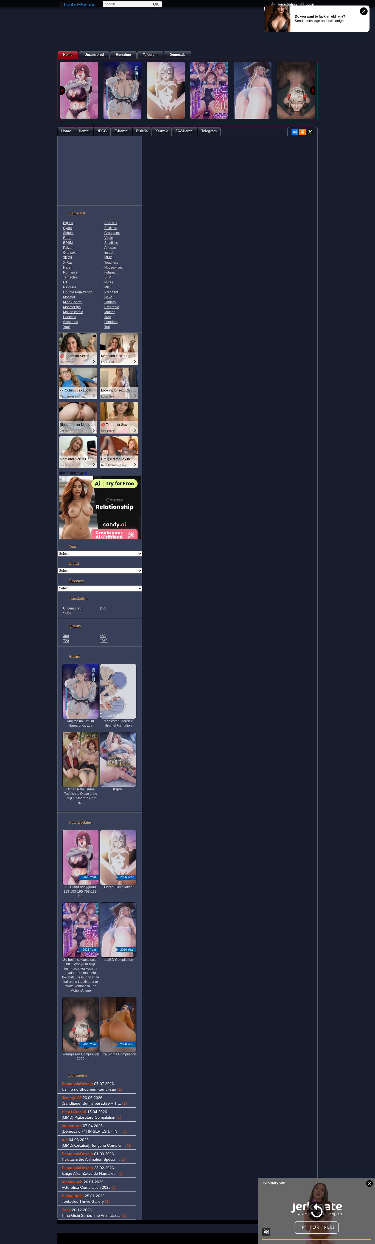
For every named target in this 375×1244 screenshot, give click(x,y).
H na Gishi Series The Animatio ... (94, 1215)
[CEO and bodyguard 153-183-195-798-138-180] (79, 90)
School (68, 233)
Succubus (70, 322)
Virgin (108, 238)
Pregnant (111, 292)
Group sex (112, 233)
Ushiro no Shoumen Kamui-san (92, 1089)
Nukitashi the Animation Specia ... (94, 1159)
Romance (70, 272)
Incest (108, 253)
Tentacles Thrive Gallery (86, 1201)
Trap (107, 317)
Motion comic (73, 312)
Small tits (111, 243)
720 (66, 641)
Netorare (69, 287)
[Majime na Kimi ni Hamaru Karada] (122, 90)
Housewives (113, 267)
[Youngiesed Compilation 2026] (296, 90)
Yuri (107, 327)
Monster (69, 297)
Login (309, 4)
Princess (69, 317)
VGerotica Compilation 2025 (89, 1187)
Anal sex (110, 223)
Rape (67, 238)
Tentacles (70, 277)
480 (103, 636)
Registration (287, 4)
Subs (67, 613)
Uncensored (72, 608)
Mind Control (72, 302)
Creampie (111, 307)
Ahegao (110, 248)
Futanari (110, 272)
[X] (310, 132)
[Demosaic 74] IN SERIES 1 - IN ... (95, 1131)
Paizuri (68, 248)
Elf (65, 282)
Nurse (108, 282)
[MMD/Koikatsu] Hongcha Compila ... (97, 1145)
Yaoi (66, 327)
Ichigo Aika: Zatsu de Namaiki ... (93, 1173)
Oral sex (69, 253)
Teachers (111, 262)
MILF (108, 287)
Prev (62, 90)
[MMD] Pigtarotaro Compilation (91, 1117)
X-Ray (67, 262)
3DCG (67, 258)
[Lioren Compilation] (166, 90)
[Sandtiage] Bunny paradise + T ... (94, 1103)
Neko (108, 297)
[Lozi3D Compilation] (253, 90)
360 (66, 636)
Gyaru (67, 228)
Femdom (110, 322)
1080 (104, 641)
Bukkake (110, 228)
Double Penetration (77, 292)
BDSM (68, 243)
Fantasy (110, 302)
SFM (107, 277)
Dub (103, 608)
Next (312, 90)
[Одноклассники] (302, 132)
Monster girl (72, 307)
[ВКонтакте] (295, 132)
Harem (68, 267)
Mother (109, 312)
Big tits (68, 223)
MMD (108, 258)
